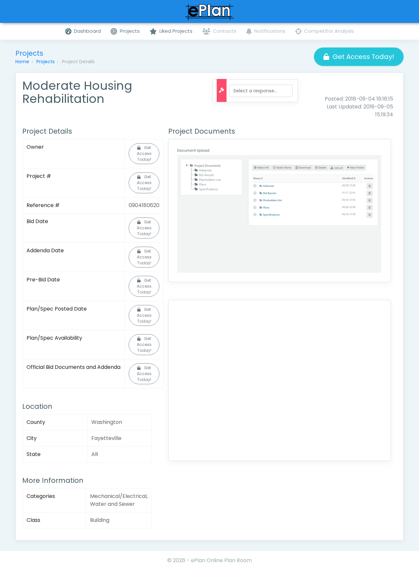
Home (22, 61)
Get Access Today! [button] (363, 56)
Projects (45, 61)
